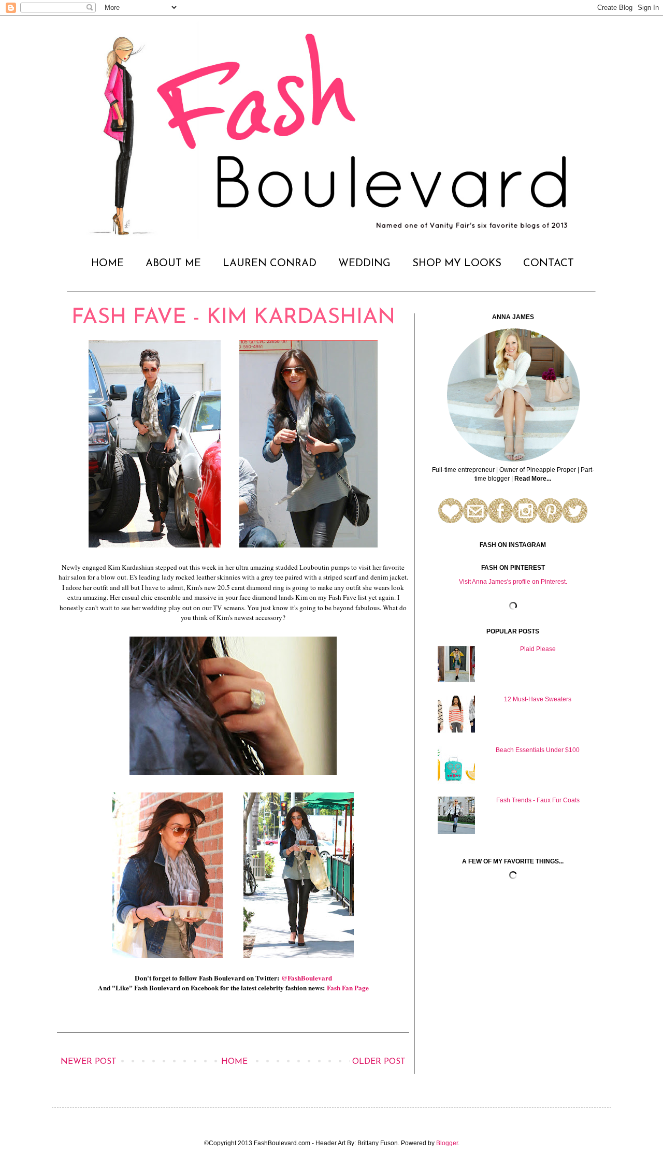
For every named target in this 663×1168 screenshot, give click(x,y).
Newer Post (89, 1062)
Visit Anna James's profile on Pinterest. (513, 581)
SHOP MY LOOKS (456, 263)
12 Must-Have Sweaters (537, 699)
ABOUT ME (173, 263)
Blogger (447, 1143)
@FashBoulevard (306, 978)
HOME (107, 263)
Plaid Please (538, 649)
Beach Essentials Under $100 (538, 750)
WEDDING (364, 263)
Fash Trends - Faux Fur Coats (538, 800)
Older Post (379, 1062)
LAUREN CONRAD (269, 263)
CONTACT (548, 263)
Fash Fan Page (348, 988)
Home (234, 1062)
